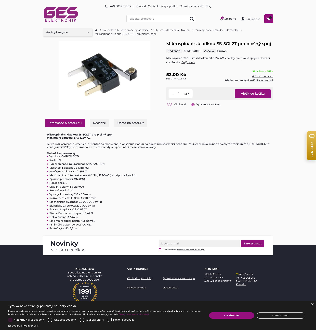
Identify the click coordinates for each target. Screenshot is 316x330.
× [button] (312, 304)
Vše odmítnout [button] (281, 315)
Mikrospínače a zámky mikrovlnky (216, 30)
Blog (208, 6)
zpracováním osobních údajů (191, 249)
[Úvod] (96, 30)
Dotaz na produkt (130, 123)
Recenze (99, 123)
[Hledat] (192, 18)
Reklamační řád (136, 287)
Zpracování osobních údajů (179, 278)
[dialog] (158, 315)
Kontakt (141, 6)
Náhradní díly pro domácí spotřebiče (125, 30)
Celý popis (188, 62)
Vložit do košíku (253, 93)
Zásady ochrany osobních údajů (134, 314)
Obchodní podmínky (139, 278)
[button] (105, 326)
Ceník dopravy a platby (162, 6)
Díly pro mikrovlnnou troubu (171, 30)
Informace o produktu (65, 123)
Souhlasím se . (184, 249)
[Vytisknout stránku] (193, 104)
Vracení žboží (170, 287)
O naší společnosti (191, 6)
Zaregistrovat (253, 243)
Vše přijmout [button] (231, 315)
